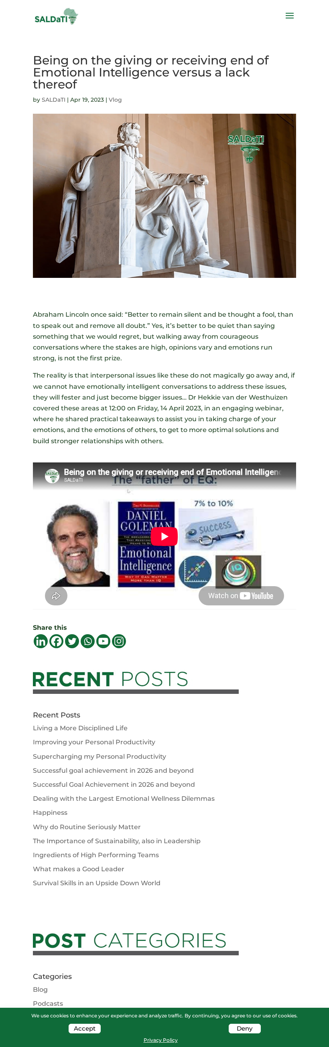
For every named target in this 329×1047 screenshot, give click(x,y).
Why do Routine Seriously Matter (87, 827)
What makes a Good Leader (78, 869)
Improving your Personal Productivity (94, 742)
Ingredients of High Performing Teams (96, 855)
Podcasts (48, 1003)
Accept (84, 1028)
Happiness (50, 812)
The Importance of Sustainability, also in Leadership (117, 841)
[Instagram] (119, 641)
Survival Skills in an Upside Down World (96, 883)
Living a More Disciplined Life (80, 728)
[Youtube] (103, 641)
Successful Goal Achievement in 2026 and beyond (114, 784)
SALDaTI (53, 99)
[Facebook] (56, 641)
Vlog (115, 99)
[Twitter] (72, 641)
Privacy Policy (161, 1040)
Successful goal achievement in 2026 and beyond (113, 770)
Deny (244, 1028)
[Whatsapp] (88, 641)
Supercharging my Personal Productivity (99, 756)
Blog (40, 989)
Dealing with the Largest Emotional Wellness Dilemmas (124, 798)
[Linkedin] (41, 641)
